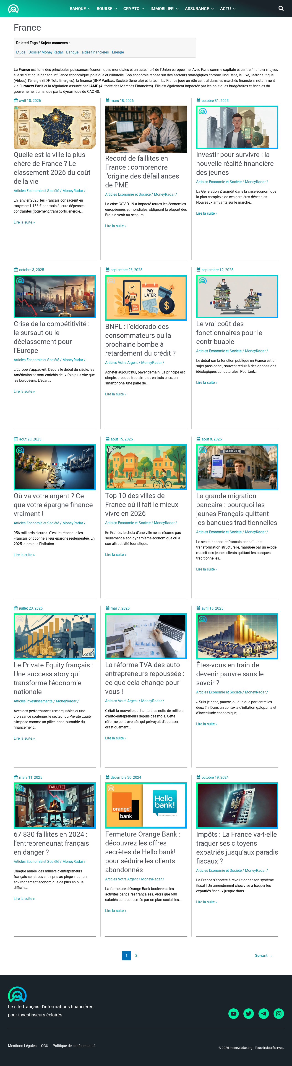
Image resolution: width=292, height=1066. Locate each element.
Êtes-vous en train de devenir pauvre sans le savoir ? (230, 674)
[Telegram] (263, 1013)
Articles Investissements (33, 701)
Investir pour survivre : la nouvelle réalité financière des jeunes (235, 163)
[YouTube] (233, 1013)
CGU (44, 1046)
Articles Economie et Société (36, 191)
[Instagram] (279, 1013)
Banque (72, 52)
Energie (118, 52)
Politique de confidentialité (74, 1046)
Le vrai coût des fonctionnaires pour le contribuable (229, 333)
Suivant (263, 955)
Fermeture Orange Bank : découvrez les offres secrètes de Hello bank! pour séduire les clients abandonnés (142, 852)
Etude (20, 52)
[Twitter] (248, 1013)
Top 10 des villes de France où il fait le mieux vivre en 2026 (141, 504)
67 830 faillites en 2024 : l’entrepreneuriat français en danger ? (51, 843)
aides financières (95, 52)
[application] (88, 8)
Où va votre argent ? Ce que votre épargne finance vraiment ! (53, 505)
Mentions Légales (22, 1046)
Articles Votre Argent (121, 362)
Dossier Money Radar (46, 52)
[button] (281, 9)
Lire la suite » (24, 222)
